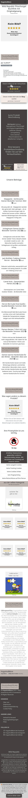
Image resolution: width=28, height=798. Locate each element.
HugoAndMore (6, 2)
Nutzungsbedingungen (10, 720)
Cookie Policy (7, 709)
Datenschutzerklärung (10, 706)
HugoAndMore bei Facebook (14, 731)
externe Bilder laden (14, 796)
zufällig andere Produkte (13, 673)
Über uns (6, 702)
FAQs (5, 722)
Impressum (7, 704)
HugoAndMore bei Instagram (15, 733)
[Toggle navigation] (25, 2)
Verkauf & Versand (9, 717)
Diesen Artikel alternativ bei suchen (14, 99)
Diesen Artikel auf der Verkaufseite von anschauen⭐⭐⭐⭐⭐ (14, 87)
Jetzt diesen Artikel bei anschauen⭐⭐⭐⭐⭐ (7, 167)
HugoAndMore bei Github (13, 735)
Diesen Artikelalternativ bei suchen (20, 167)
